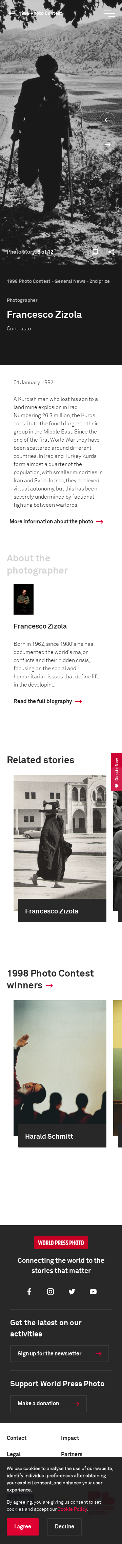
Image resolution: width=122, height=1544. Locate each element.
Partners (71, 1454)
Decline (64, 1526)
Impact (70, 1438)
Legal (14, 1454)
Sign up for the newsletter (49, 1353)
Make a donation (38, 1403)
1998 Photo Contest (40, 13)
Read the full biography (43, 701)
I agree (22, 1526)
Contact (16, 1438)
